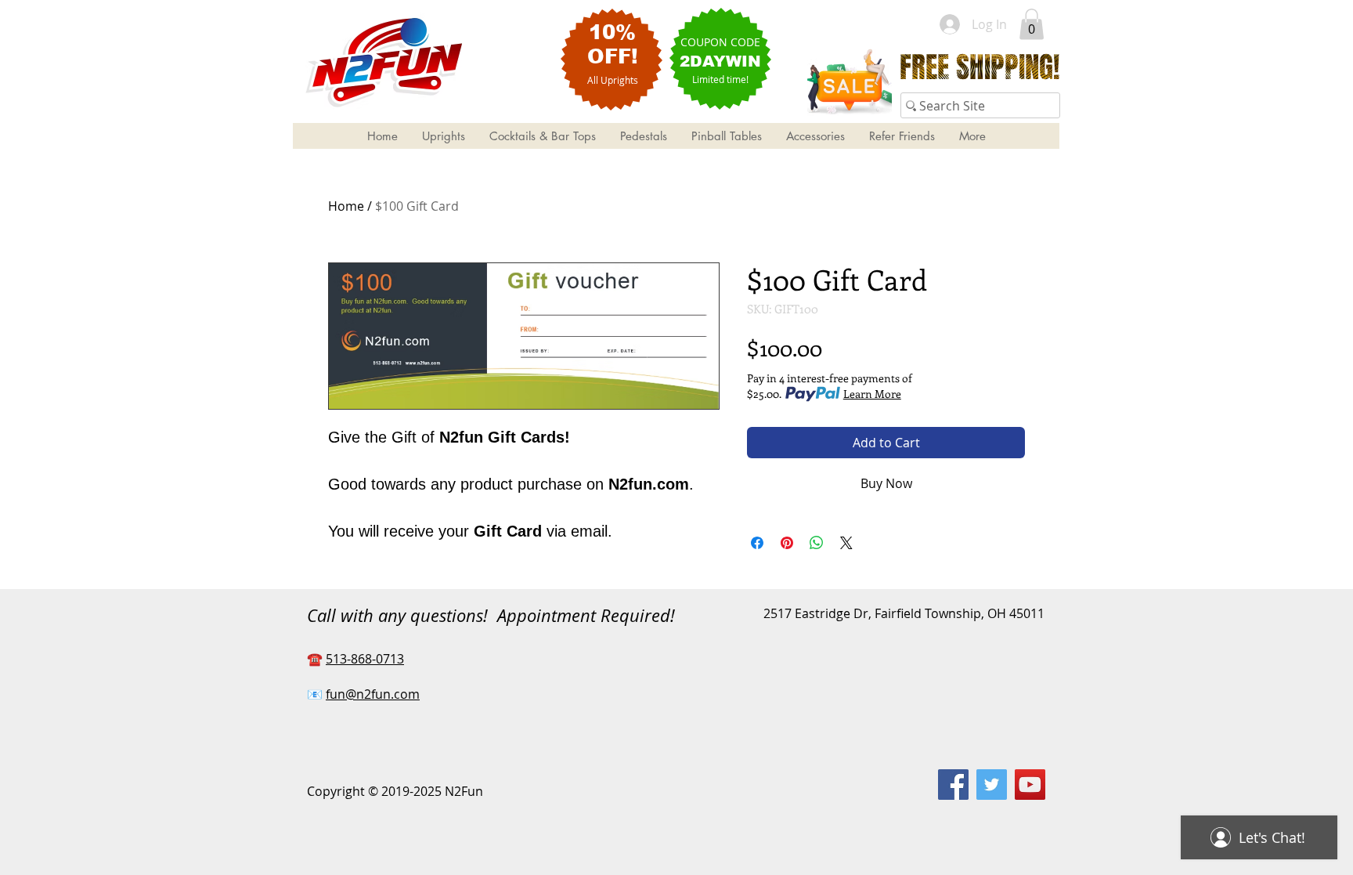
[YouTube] (1030, 784)
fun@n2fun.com (373, 694)
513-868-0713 (365, 658)
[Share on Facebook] (757, 542)
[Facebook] (953, 784)
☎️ (316, 658)
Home (346, 206)
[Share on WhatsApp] (816, 542)
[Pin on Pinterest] (787, 542)
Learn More (872, 393)
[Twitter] (991, 784)
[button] (1032, 24)
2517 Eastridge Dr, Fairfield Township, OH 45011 (904, 613)
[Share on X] (846, 542)
